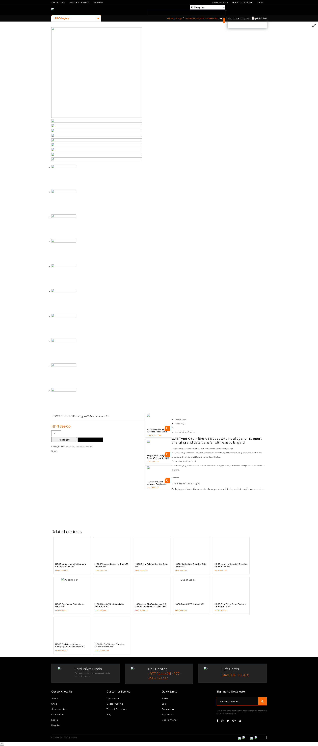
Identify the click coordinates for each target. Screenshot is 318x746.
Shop (179, 18)
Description (180, 419)
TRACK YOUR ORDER (242, 2)
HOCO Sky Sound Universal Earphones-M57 (156, 484)
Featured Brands (79, 2)
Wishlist (98, 2)
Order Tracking (114, 703)
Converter (190, 18)
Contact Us (57, 714)
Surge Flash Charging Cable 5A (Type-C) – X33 (158, 456)
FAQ (108, 714)
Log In (260, 2)
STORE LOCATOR (220, 2)
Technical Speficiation (185, 432)
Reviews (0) (180, 423)
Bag (163, 703)
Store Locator (58, 709)
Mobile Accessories (207, 18)
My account (112, 698)
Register (55, 725)
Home (170, 18)
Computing (167, 709)
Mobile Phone (169, 720)
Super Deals (58, 2)
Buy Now (90, 440)
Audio (164, 698)
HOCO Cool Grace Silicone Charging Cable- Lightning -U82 (69, 645)
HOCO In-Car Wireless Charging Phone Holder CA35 (109, 645)
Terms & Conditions (116, 709)
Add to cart (64, 440)
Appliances (167, 714)
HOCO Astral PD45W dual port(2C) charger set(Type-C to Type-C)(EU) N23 (150, 606)
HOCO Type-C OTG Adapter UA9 (189, 604)
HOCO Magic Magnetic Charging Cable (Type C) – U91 (70, 565)
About (54, 698)
